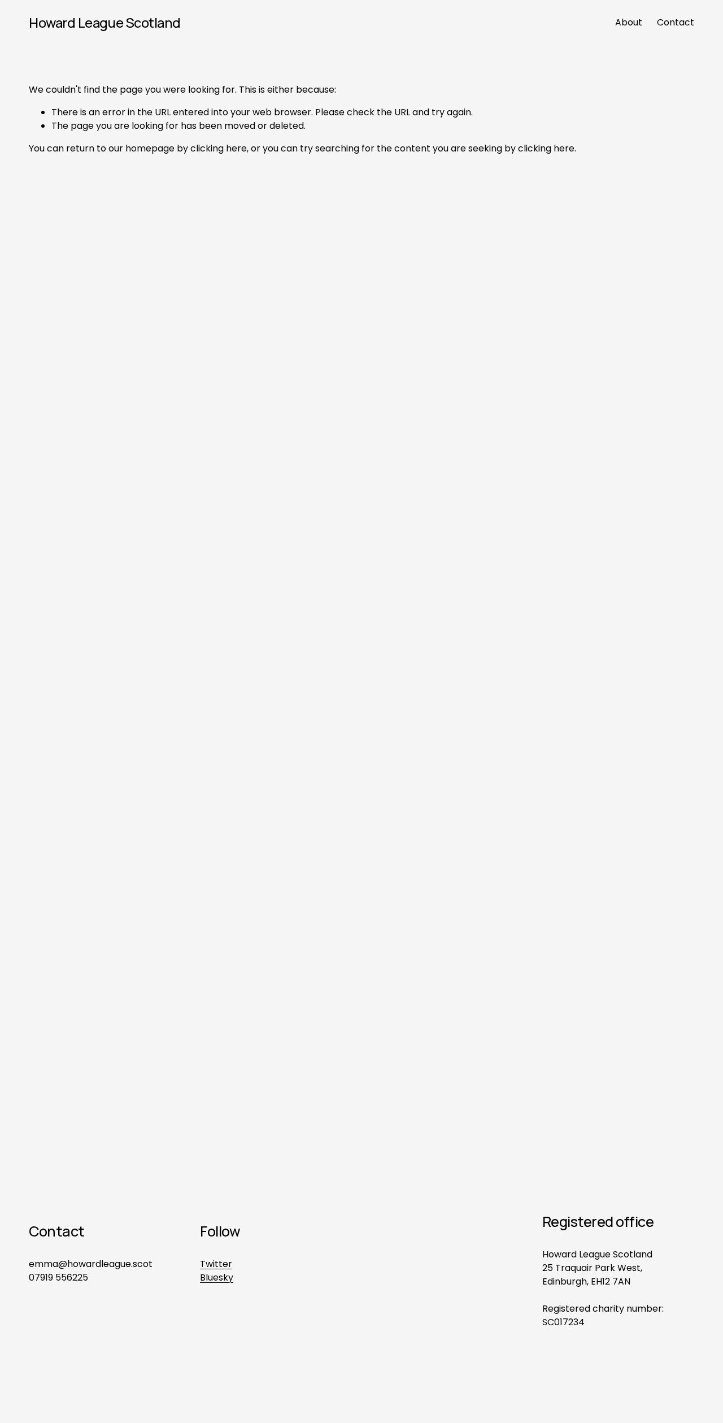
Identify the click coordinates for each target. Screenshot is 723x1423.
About (628, 22)
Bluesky (216, 1277)
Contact (675, 22)
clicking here (218, 148)
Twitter (216, 1263)
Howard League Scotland (105, 23)
